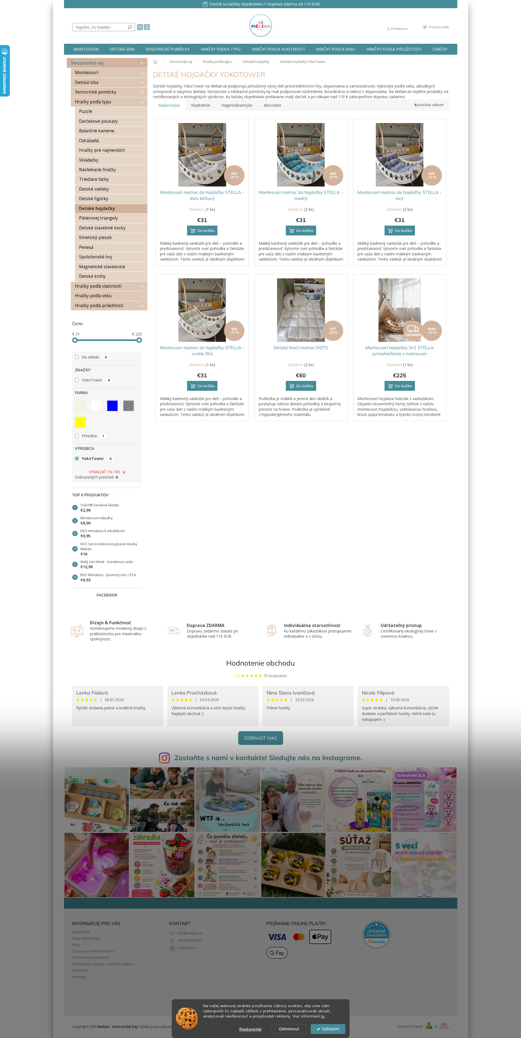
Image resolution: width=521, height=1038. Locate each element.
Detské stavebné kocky (102, 228)
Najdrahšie (200, 105)
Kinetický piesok (95, 237)
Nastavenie (250, 1029)
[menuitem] (86, 49)
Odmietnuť (289, 1029)
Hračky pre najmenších (102, 150)
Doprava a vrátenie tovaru (93, 951)
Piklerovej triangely (98, 218)
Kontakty (79, 977)
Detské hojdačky (97, 208)
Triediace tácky (94, 179)
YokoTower (96, 380)
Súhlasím (330, 1029)
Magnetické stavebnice (102, 267)
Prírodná (93, 435)
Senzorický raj (87, 63)
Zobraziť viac (260, 738)
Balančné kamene (96, 131)
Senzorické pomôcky (95, 92)
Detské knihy (92, 276)
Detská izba (86, 82)
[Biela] (96, 405)
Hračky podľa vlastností (98, 286)
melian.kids (186, 948)
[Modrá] (112, 405)
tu (323, 1016)
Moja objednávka (86, 938)
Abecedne (272, 105)
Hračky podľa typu (93, 102)
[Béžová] (80, 405)
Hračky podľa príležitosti (99, 305)
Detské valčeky (94, 189)
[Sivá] (128, 405)
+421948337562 (189, 940)
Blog (75, 944)
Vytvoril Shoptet (410, 1026)
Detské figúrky (93, 199)
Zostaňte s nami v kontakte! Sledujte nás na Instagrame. (268, 757)
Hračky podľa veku (93, 296)
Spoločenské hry (95, 257)
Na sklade (94, 357)
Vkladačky (88, 160)
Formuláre (80, 970)
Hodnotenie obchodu (260, 662)
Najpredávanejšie (237, 105)
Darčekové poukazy (98, 121)
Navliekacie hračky (97, 170)
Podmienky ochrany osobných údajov (102, 964)
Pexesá (86, 247)
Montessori (86, 72)
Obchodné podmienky (90, 957)
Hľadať (130, 27)
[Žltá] (80, 422)
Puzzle (85, 111)
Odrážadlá (89, 141)
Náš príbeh (81, 932)
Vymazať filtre (104, 471)
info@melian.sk (189, 933)
